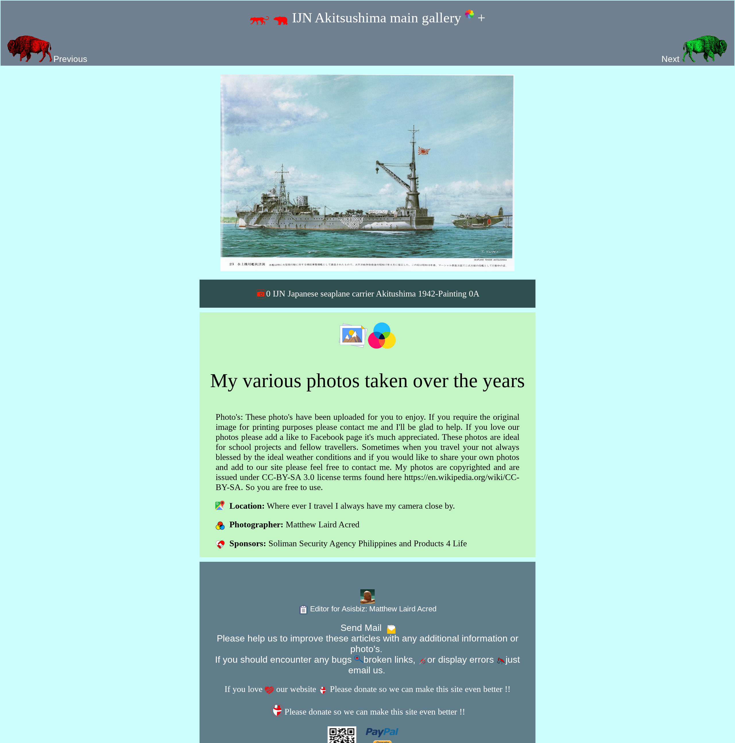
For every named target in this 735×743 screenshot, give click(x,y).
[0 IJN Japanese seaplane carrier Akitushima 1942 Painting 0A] (367, 173)
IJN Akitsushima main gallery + (387, 18)
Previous (70, 59)
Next (672, 59)
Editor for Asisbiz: (372, 609)
